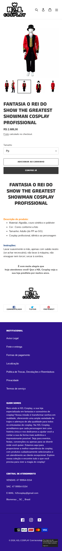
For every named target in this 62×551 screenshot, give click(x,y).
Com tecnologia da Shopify (41, 540)
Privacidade (12, 380)
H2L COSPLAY (22, 540)
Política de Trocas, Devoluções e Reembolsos (30, 371)
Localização (12, 363)
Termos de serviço (16, 388)
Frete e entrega (14, 346)
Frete (6, 134)
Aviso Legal (12, 338)
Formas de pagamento (18, 355)
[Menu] (56, 9)
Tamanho (7, 145)
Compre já (31, 170)
